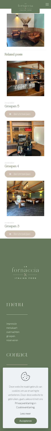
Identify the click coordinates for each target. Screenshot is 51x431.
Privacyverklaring (24, 403)
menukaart (11, 327)
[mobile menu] (47, 4)
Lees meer (25, 413)
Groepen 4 (12, 166)
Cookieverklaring (25, 407)
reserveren (12, 340)
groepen (10, 336)
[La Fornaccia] (25, 4)
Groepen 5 (12, 106)
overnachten (12, 331)
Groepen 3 (12, 226)
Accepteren (25, 420)
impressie (11, 323)
